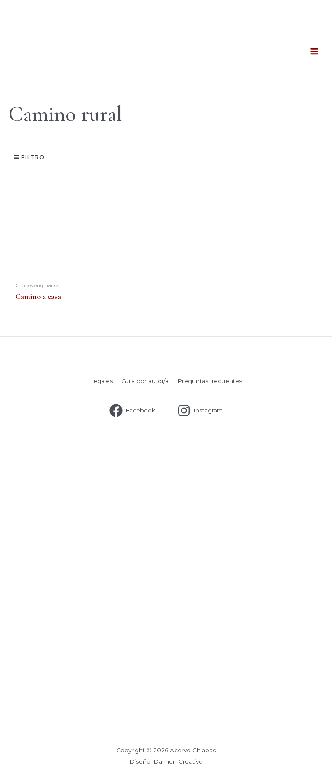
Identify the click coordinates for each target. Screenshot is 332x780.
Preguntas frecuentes (209, 380)
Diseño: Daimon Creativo (166, 761)
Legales (101, 380)
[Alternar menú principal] (314, 51)
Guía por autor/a (145, 380)
